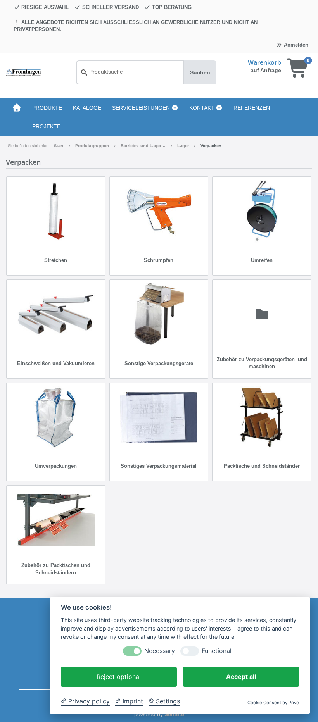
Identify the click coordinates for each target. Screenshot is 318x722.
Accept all (241, 677)
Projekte (46, 126)
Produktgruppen (92, 145)
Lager (183, 145)
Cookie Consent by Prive (273, 702)
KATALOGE (87, 108)
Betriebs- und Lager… (143, 145)
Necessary (159, 651)
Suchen (200, 72)
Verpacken (210, 145)
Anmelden (295, 45)
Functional (217, 651)
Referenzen (251, 108)
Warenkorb (264, 62)
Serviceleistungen (141, 108)
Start (59, 145)
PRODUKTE (47, 108)
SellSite (174, 714)
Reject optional (119, 677)
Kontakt (202, 108)
